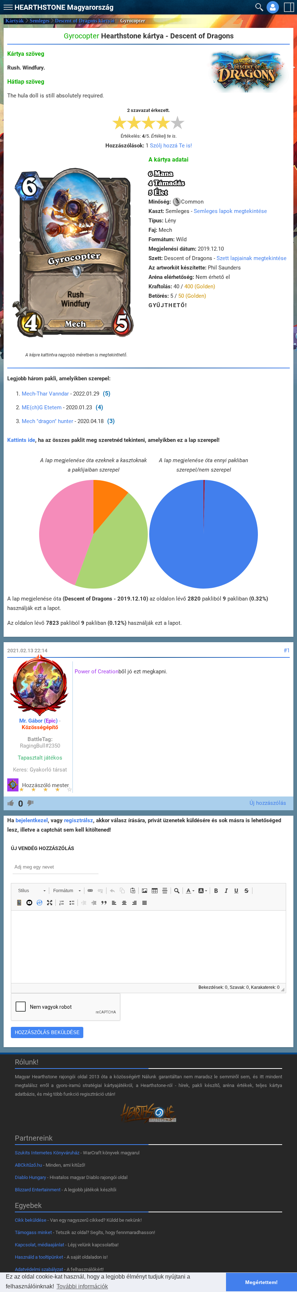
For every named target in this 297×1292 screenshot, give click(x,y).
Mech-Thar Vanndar (45, 393)
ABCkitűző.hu (28, 1165)
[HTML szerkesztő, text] (148, 947)
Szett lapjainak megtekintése (251, 258)
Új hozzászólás (268, 803)
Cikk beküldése (30, 1220)
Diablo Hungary (30, 1177)
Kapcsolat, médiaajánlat (39, 1244)
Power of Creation (96, 671)
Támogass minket (33, 1232)
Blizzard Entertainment (37, 1189)
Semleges (39, 21)
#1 (287, 650)
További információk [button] (82, 1286)
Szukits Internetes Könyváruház (47, 1152)
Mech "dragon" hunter (47, 421)
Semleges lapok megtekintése (230, 211)
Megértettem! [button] (261, 1282)
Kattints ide (21, 440)
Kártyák (14, 21)
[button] (7, 5)
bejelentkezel (32, 820)
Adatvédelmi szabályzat (39, 1269)
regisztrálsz (78, 820)
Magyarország (63, 7)
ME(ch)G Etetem (42, 407)
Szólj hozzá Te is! (171, 145)
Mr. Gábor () (38, 721)
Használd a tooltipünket (39, 1257)
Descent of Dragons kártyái (84, 21)
